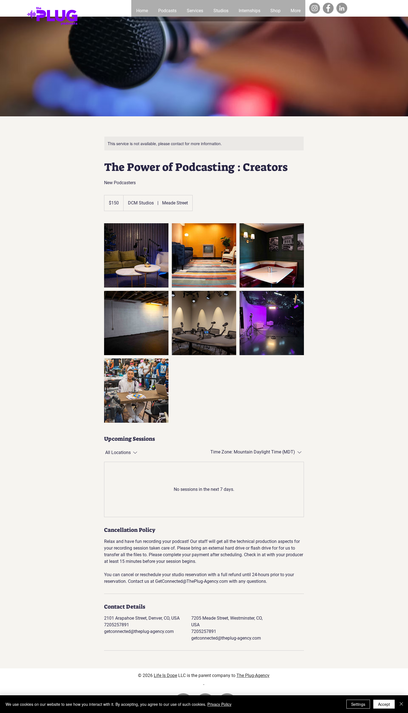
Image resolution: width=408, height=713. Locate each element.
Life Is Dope (165, 675)
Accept (384, 704)
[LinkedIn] (341, 8)
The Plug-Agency (253, 675)
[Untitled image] (136, 255)
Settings (358, 704)
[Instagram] (314, 8)
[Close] (401, 704)
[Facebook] (328, 8)
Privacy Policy (219, 704)
